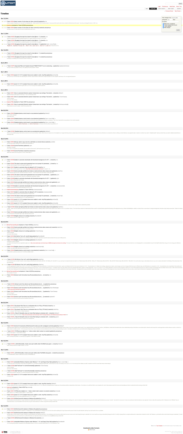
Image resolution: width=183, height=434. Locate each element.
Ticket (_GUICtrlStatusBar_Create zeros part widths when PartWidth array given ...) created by (33, 353)
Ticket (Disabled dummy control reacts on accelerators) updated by (26, 113)
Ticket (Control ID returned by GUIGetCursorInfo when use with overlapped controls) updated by (33, 326)
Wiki (147, 8)
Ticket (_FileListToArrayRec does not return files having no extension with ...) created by (31, 317)
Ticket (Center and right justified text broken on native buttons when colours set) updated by (33, 171)
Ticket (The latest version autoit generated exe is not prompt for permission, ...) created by (33, 195)
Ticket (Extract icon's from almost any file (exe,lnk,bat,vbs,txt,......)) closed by (27, 275)
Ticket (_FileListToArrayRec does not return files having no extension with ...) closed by (31, 313)
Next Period (177, 11)
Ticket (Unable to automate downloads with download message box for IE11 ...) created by (34, 186)
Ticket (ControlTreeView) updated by (17, 145)
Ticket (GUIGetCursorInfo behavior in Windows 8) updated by (24, 398)
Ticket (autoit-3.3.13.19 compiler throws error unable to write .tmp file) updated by (31, 75)
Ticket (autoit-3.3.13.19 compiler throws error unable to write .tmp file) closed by (29, 383)
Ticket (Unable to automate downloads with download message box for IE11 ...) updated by (31, 178)
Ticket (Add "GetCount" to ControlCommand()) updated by (25, 365)
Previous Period (169, 11)
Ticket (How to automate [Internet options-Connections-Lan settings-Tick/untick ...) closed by (33, 93)
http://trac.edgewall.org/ (176, 432)
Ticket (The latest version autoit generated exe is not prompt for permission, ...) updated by (31, 174)
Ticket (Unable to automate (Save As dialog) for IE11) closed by (24, 167)
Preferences (165, 6)
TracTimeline (159, 425)
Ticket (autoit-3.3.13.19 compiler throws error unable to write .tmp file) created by (30, 394)
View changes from (167, 17)
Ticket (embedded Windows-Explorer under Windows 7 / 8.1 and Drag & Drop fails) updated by (36, 362)
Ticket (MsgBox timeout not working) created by (23, 246)
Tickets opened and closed (170, 25)
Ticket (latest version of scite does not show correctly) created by (27, 27)
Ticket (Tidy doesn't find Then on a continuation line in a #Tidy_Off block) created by (30, 309)
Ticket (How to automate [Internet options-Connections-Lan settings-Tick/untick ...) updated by (35, 96)
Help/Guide (172, 6)
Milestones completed (169, 23)
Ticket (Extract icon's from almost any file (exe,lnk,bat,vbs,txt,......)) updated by (29, 284)
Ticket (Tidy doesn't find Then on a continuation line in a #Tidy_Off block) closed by (29, 305)
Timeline (153, 8)
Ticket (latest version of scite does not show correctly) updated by (25, 21)
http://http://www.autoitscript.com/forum (34, 168)
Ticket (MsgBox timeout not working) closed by (22, 216)
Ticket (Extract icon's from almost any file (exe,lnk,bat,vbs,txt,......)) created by (29, 296)
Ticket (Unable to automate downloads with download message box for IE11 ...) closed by (30, 159)
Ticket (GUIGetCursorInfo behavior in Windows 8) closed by (24, 412)
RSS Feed (92, 429)
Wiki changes (167, 27)
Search (179, 8)
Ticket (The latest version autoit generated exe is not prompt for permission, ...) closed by (30, 163)
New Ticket (171, 8)
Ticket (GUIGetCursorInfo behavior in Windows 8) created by (23, 418)
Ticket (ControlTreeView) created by (19, 150)
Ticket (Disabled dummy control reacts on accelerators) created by (29, 250)
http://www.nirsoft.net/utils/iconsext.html (16, 289)
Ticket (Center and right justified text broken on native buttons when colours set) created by (32, 227)
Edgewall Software (16, 432)
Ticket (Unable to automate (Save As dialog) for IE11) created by (27, 192)
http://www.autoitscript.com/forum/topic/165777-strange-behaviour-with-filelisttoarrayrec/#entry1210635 (44, 314)
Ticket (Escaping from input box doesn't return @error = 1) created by (27, 53)
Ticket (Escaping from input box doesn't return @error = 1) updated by (30, 44)
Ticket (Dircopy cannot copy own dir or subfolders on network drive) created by (29, 142)
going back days (168, 19)
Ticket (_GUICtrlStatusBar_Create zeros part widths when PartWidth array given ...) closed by (33, 344)
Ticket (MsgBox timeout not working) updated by (23, 231)
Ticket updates (167, 26)
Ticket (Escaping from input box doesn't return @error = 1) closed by (25, 36)
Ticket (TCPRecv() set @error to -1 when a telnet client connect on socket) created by (32, 391)
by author (164, 21)
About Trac (179, 6)
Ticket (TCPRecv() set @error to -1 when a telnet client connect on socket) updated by (32, 331)
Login (159, 6)
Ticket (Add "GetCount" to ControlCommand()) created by (24, 371)
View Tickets (161, 8)
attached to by (18, 25)
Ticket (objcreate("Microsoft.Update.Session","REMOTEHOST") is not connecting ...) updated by (36, 66)
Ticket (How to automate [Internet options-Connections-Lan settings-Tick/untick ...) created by (36, 104)
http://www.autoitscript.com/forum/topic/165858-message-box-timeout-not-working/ (48, 242)
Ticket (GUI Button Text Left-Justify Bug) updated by (23, 236)
